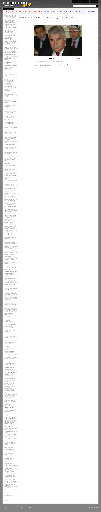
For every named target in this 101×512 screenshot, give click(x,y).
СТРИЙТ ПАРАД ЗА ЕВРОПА (9, 173)
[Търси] (97, 6)
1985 (29, 11)
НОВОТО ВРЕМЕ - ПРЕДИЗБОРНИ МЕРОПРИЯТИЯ (10, 271)
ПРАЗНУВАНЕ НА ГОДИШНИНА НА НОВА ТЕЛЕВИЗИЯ (10, 352)
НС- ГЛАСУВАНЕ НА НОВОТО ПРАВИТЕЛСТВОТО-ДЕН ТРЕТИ (10, 306)
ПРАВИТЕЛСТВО (7, 492)
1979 (10, 11)
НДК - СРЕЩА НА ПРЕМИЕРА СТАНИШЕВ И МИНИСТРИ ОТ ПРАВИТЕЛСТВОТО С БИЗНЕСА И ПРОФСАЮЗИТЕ (10, 462)
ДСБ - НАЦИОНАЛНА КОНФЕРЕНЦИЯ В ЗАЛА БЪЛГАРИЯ (9, 120)
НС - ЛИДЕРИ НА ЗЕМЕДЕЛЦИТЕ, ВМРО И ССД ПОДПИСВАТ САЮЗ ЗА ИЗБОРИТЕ (10, 109)
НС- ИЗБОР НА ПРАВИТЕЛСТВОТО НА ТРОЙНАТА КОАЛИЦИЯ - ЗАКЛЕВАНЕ (9, 321)
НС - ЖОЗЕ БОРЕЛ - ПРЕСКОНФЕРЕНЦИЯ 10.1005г (10, 440)
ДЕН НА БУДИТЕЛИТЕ (8, 436)
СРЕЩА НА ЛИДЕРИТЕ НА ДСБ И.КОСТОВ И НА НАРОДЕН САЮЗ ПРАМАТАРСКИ (11, 48)
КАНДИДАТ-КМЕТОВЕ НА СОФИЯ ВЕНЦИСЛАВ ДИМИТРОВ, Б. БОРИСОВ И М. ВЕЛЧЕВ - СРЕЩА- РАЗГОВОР (10, 396)
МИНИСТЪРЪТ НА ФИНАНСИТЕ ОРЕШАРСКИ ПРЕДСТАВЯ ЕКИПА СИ (10, 355)
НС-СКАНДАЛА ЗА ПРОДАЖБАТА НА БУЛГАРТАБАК (10, 66)
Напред (97, 11)
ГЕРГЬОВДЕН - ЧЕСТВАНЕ (9, 202)
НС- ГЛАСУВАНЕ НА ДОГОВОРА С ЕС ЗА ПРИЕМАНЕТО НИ (10, 213)
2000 (76, 11)
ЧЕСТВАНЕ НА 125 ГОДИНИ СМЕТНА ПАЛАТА (9, 411)
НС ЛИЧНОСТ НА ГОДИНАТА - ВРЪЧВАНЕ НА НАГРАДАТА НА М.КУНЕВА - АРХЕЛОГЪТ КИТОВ (10, 51)
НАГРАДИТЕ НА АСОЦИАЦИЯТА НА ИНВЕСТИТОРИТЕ (10, 285)
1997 (67, 11)
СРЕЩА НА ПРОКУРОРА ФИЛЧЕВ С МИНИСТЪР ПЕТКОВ (11, 466)
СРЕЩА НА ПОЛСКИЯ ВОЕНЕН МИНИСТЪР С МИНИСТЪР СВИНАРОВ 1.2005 (10, 28)
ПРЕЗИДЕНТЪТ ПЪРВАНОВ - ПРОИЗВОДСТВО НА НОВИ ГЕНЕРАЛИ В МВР (10, 383)
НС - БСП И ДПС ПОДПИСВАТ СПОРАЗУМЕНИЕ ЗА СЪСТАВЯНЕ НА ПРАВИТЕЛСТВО (11, 294)
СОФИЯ (5, 490)
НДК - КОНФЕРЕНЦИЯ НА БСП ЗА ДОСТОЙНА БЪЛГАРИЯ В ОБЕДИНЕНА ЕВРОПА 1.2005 (10, 21)
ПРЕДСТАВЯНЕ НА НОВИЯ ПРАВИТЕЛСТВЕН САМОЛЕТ (10, 243)
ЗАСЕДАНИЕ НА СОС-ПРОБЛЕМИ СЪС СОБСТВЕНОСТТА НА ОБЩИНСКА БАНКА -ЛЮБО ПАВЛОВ (11, 58)
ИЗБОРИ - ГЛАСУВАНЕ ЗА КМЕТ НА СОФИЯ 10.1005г (10, 429)
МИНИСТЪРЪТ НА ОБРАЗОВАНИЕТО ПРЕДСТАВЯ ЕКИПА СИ (10, 340)
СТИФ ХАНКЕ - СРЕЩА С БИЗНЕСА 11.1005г (9, 454)
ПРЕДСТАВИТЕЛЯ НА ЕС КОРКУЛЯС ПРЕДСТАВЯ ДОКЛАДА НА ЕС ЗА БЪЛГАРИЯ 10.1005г (10, 414)
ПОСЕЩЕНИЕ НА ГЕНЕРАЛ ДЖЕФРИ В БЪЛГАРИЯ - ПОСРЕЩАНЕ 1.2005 (9, 31)
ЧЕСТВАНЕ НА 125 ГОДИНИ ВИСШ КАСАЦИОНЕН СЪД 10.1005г (9, 443)
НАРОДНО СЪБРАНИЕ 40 (9, 493)
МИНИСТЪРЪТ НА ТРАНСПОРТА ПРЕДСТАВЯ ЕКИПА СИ (10, 364)
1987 (35, 11)
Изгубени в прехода (16, 3)
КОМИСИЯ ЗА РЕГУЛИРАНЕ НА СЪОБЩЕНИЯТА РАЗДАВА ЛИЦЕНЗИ (10, 482)
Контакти (92, 1)
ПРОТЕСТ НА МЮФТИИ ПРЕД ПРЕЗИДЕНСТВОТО (10, 133)
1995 (60, 11)
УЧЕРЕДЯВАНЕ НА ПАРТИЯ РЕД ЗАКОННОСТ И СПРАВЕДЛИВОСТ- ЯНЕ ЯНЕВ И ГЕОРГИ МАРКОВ (10, 486)
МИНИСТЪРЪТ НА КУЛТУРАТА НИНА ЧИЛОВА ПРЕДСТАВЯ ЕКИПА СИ (10, 156)
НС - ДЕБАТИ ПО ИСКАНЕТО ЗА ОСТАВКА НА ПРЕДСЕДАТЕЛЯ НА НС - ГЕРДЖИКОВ (10, 72)
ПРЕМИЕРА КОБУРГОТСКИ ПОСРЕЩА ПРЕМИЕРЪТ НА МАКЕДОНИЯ (9, 145)
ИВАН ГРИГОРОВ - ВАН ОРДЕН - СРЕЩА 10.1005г (10, 435)
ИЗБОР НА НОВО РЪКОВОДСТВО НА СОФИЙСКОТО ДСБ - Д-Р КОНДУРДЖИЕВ (9, 38)
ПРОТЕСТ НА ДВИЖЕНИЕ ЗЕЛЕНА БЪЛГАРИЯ (9, 343)
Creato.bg (96, 507)
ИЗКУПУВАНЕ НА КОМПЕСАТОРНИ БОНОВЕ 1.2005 (9, 24)
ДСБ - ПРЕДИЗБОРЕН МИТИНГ (10, 267)
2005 (92, 11)
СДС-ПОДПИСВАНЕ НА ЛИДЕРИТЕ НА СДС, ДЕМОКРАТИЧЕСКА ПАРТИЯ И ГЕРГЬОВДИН (10, 105)
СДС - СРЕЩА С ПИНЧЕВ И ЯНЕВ (10, 127)
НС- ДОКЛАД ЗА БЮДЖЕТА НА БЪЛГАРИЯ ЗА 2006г (10, 459)
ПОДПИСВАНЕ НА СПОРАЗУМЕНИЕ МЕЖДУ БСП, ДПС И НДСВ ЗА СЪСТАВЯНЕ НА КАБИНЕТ (10, 317)
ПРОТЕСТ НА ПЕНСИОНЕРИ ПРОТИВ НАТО (9, 55)
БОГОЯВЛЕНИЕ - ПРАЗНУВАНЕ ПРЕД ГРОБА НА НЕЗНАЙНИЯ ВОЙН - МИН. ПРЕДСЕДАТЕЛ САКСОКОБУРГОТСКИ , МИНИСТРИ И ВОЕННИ (10, 17)
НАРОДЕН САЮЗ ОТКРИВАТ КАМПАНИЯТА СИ (9, 255)
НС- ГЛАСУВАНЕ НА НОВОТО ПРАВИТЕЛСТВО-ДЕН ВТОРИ (10, 304)
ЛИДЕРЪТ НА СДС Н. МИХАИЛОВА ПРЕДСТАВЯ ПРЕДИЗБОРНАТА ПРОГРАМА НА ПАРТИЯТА (10, 223)
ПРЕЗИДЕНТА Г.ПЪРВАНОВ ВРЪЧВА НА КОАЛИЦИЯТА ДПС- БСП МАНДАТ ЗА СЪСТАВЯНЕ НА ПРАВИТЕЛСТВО (10, 298)
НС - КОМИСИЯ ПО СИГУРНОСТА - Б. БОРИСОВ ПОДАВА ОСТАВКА (10, 358)
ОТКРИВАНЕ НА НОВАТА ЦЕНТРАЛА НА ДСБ (9, 204)
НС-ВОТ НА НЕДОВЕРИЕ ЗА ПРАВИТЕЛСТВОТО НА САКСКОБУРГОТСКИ (9, 83)
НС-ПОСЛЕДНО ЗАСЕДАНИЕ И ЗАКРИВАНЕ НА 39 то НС (10, 265)
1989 (42, 11)
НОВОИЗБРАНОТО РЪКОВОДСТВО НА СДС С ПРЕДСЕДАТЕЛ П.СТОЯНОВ (9, 389)
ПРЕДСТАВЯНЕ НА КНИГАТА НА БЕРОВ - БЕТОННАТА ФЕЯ (10, 200)
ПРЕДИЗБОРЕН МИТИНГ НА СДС (10, 252)
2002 (83, 11)
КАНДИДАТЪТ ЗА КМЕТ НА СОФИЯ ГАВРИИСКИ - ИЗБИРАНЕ (10, 401)
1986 (32, 11)
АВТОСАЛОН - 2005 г (8, 260)
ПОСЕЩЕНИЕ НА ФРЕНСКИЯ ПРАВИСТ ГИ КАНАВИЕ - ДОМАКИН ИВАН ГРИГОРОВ (10, 378)
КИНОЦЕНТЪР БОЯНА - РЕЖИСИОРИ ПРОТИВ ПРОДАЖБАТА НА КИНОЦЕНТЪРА (9, 404)
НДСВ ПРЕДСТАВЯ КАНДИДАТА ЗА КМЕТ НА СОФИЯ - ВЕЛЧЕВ (10, 392)
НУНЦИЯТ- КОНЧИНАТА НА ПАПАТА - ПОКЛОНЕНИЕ (9, 150)
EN (97, 1)
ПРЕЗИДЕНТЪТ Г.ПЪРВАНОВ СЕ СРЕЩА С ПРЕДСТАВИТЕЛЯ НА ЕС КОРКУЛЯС (10, 418)
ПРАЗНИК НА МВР (7, 286)
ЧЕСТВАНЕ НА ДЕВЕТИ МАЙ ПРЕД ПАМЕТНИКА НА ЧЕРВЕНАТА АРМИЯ (10, 207)
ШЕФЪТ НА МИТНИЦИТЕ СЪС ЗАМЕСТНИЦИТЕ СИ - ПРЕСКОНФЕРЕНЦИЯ (10, 468)
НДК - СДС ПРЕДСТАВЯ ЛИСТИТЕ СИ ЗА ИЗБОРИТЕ (11, 170)
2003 (86, 11)
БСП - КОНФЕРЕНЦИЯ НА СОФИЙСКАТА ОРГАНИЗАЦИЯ (10, 476)
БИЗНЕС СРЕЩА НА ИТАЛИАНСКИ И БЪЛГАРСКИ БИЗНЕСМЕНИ (10, 163)
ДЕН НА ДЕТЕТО (7, 256)
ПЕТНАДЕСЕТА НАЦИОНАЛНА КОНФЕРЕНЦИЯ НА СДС (10, 387)
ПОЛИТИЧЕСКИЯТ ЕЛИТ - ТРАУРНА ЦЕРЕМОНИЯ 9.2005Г (10, 291)
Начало (74, 1)
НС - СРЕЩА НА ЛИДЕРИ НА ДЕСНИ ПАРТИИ (9, 92)
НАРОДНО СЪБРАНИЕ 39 (9, 495)
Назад (4, 11)
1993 (54, 11)
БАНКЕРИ (6, 497)
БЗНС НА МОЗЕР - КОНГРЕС (9, 479)
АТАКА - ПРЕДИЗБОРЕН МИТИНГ (10, 269)
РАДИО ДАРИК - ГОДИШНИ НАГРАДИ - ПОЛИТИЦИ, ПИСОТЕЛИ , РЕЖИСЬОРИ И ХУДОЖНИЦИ (10, 472)
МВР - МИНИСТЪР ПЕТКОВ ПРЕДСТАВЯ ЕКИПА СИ (9, 381)
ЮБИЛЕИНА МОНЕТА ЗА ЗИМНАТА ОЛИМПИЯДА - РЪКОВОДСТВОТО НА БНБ (9, 130)
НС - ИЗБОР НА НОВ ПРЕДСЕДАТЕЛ (8, 90)
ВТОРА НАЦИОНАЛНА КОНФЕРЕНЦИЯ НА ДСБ (9, 361)
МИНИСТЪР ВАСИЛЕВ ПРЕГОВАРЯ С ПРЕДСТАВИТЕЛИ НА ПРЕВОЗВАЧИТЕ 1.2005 (10, 35)
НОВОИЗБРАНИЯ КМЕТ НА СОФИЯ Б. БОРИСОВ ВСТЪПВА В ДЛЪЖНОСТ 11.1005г (10, 447)
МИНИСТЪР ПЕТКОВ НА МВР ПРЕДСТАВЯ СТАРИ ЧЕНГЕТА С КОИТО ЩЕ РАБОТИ (10, 349)
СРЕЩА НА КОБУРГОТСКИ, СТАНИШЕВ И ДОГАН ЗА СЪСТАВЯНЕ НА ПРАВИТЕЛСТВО (11, 281)
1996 (64, 11)
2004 (89, 11)
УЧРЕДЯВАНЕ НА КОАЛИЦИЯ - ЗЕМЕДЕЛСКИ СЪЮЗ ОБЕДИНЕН (10, 123)
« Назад (21, 15)
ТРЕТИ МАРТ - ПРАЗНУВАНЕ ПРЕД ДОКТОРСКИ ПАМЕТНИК (10, 114)
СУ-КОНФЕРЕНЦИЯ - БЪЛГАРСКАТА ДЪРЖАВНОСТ (10, 135)
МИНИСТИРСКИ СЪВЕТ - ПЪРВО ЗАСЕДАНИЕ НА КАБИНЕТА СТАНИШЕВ (10, 330)
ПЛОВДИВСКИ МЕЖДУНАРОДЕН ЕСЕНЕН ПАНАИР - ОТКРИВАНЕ (10, 370)
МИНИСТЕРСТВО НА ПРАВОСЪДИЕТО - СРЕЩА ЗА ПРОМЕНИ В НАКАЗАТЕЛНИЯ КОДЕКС (10, 234)
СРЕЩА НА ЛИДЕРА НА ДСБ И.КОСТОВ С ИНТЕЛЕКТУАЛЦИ (10, 166)
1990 (45, 11)
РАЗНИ (5, 500)
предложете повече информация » (42, 65)
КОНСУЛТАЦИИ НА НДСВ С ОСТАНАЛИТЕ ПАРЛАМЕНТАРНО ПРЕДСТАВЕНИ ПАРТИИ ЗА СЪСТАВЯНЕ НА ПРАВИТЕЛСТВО (11, 310)
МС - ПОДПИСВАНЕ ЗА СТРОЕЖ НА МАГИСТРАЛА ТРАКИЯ (10, 148)
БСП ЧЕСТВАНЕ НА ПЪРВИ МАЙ (10, 182)
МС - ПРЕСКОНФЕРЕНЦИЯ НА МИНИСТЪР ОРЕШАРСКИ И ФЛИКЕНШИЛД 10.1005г (10, 426)
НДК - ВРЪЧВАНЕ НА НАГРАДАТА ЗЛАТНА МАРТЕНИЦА (10, 112)
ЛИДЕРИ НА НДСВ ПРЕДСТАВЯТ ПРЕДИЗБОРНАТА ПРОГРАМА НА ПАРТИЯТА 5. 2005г (10, 210)
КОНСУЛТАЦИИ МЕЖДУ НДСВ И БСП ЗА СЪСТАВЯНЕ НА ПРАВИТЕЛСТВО (10, 313)
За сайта (80, 1)
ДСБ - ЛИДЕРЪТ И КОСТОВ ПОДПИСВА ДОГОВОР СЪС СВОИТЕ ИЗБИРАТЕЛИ (9, 219)
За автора (86, 1)
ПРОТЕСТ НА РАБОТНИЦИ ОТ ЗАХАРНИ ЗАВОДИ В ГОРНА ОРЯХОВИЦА (10, 42)
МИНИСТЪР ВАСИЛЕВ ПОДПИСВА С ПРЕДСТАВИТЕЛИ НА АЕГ (10, 101)
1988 (38, 11)
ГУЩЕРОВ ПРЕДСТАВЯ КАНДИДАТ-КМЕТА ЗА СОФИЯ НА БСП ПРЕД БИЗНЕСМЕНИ (10, 408)
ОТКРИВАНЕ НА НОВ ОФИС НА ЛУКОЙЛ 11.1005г (10, 456)
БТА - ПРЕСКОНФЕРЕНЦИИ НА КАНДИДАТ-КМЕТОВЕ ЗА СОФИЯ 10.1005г (10, 431)
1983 (23, 11)
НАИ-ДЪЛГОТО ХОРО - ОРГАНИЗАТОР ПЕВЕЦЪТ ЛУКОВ (10, 185)
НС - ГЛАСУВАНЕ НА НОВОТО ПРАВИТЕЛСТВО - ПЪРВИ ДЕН (10, 301)
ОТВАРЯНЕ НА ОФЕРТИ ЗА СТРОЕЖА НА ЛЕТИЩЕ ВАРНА (10, 125)
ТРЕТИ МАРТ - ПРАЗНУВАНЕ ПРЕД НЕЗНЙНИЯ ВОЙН (10, 117)
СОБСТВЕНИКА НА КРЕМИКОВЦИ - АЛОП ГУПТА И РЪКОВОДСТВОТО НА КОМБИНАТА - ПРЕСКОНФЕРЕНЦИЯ (10, 373)
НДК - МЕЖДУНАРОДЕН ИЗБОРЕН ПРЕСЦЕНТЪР (9, 274)
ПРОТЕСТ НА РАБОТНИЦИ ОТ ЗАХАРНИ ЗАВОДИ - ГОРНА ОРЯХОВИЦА (10, 216)
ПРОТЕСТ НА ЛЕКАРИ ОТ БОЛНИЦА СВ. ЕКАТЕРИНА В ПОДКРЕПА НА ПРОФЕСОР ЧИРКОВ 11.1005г (10, 450)
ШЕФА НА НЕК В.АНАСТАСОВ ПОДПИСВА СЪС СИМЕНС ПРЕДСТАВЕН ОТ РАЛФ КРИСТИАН (10, 62)
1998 (70, 11)
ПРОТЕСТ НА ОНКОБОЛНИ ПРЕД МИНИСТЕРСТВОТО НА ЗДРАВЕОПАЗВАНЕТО (10, 247)
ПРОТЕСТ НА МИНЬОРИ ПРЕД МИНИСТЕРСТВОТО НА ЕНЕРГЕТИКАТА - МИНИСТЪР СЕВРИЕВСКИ (10, 228)
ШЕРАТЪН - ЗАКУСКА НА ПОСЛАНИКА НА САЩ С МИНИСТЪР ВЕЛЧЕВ (9, 80)
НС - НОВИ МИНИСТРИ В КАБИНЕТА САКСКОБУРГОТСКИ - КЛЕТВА (10, 95)
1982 (19, 11)
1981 (16, 11)
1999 (73, 11)
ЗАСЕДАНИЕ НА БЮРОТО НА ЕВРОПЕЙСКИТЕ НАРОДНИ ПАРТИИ (10, 159)
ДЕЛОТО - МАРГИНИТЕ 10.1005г (10, 438)
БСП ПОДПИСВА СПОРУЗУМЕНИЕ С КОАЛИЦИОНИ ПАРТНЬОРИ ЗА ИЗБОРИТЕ (10, 188)
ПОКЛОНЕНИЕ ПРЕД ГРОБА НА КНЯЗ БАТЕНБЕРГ (10, 153)
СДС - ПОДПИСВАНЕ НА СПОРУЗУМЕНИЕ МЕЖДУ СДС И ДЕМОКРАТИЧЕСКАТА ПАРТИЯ (10, 87)
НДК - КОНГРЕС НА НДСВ (9, 398)
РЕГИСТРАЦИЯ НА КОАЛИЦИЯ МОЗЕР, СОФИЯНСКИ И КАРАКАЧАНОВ (10, 197)
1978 (7, 11)
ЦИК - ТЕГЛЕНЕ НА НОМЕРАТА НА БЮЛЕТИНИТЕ (10, 238)
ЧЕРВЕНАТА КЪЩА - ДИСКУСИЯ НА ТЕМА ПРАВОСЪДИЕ (10, 259)
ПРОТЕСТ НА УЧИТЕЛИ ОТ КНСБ (10, 167)
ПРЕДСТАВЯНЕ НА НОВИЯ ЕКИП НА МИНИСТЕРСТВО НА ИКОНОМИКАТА (10, 346)
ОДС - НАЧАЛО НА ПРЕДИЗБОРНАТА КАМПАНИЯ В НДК (10, 141)
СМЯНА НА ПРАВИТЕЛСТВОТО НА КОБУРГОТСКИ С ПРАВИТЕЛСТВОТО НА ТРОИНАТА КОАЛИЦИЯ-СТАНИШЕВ (10, 326)
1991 (48, 11)
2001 (79, 11)
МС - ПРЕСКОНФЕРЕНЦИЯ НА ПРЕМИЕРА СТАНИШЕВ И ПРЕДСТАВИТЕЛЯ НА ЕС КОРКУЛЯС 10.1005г (10, 422)
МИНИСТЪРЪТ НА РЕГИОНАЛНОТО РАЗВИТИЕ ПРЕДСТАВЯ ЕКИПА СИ (10, 367)
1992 (51, 11)
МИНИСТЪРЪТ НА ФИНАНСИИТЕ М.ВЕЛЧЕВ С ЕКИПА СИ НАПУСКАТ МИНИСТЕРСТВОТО (10, 334)
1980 (13, 11)
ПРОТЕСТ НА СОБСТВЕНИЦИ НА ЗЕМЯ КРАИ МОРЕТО (10, 176)
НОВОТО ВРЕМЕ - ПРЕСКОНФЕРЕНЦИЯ (8, 77)
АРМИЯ (5, 498)
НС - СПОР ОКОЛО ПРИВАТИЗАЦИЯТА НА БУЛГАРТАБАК (8, 68)
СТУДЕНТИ (6, 488)
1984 (26, 11)
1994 (57, 11)
